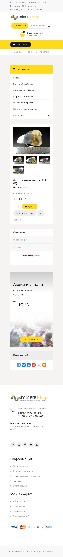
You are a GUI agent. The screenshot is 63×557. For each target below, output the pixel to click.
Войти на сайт (19, 501)
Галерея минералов (23, 103)
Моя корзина (18, 511)
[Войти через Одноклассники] (44, 365)
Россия (17, 78)
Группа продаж (19, 486)
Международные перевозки (26, 476)
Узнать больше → (31, 339)
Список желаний (20, 516)
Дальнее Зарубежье (23, 84)
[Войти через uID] (19, 365)
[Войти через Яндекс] (34, 365)
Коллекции (18, 115)
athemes (49, 551)
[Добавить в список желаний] (40, 213)
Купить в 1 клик (26, 213)
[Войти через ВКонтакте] (24, 365)
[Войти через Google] (39, 365)
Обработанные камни (24, 96)
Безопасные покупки (22, 471)
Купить (31, 206)
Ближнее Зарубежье (23, 90)
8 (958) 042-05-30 (39, 2)
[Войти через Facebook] (29, 365)
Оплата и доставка (21, 466)
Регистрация (18, 506)
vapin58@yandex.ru (26, 6)
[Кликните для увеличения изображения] (31, 140)
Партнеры (17, 481)
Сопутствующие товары (25, 109)
